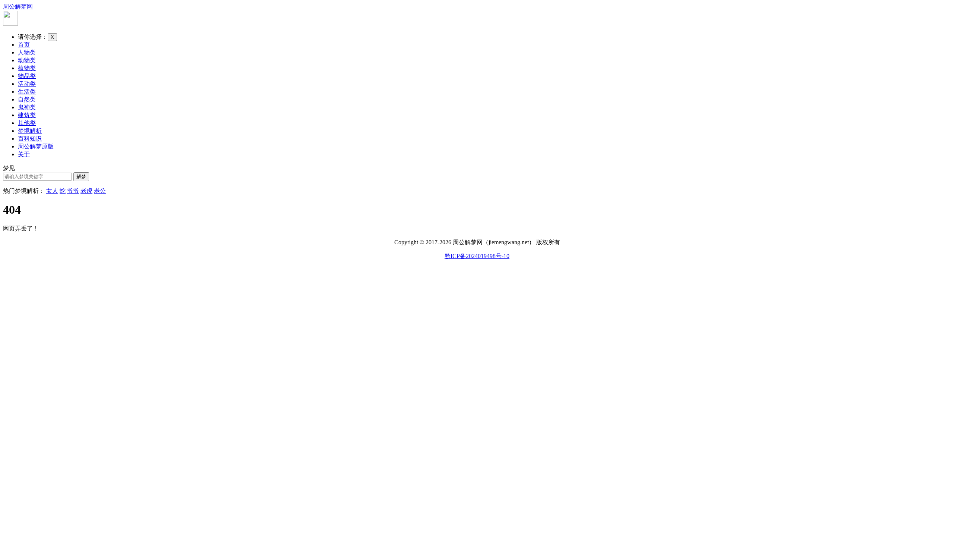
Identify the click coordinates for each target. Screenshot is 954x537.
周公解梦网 (18, 6)
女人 (52, 191)
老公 (100, 191)
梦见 (9, 168)
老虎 (86, 191)
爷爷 (73, 191)
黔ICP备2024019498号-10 (477, 256)
